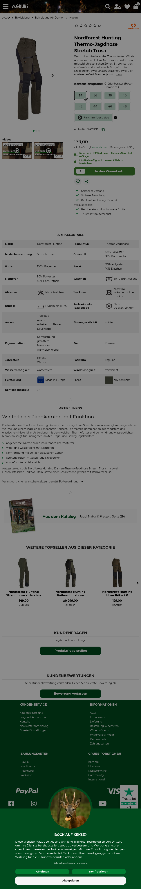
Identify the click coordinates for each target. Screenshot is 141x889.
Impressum (82, 863)
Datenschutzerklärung (64, 863)
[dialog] (70, 444)
